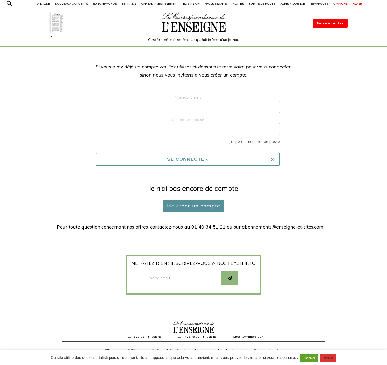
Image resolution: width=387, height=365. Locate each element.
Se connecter (330, 23)
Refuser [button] (328, 357)
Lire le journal (57, 36)
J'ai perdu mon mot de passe (254, 141)
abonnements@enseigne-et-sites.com (283, 227)
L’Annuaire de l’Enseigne (197, 336)
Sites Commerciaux (248, 336)
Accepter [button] (309, 357)
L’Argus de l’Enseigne (145, 336)
